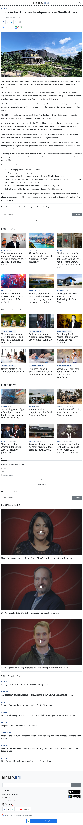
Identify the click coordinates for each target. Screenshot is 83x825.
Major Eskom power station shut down (19, 725)
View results (41, 484)
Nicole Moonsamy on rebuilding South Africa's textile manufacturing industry (36, 558)
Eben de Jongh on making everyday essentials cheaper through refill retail (35, 668)
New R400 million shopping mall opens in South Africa (26, 761)
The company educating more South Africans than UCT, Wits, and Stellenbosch (37, 695)
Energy (4, 441)
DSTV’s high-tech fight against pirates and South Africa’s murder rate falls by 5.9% (13, 413)
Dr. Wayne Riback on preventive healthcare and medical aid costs (30, 613)
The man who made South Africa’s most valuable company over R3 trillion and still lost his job (13, 259)
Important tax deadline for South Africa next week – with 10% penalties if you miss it (69, 448)
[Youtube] (21, 809)
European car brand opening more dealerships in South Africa (67, 297)
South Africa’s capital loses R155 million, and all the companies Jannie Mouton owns (39, 715)
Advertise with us (10, 794)
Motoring (60, 291)
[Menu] (3, 3)
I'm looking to (8, 475)
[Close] (80, 815)
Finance (60, 441)
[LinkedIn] (12, 22)
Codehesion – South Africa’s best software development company (40, 337)
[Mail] (20, 22)
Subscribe (77, 214)
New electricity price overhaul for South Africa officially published (12, 448)
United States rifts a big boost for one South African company (69, 412)
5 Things (4, 406)
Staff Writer (5, 17)
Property (32, 291)
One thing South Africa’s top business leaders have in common (67, 338)
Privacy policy (8, 800)
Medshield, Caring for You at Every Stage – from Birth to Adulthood (68, 373)
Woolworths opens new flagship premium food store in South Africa (41, 447)
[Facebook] (3, 22)
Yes (4, 468)
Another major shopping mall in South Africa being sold (41, 412)
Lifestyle (32, 250)
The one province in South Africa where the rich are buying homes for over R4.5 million (41, 297)
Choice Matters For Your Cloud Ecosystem (13, 370)
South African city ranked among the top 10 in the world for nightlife (12, 297)
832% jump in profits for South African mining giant (24, 684)
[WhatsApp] (16, 22)
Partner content (8, 331)
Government (6, 733)
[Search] (80, 2)
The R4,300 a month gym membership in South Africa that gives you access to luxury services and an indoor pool (69, 260)
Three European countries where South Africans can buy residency (41, 257)
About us (6, 791)
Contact (6, 797)
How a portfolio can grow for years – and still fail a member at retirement (12, 338)
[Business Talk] (27, 809)
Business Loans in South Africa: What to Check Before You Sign (40, 372)
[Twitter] (7, 22)
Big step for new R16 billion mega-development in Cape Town (30, 207)
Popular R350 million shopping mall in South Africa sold (26, 705)
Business (4, 9)
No (4, 472)
